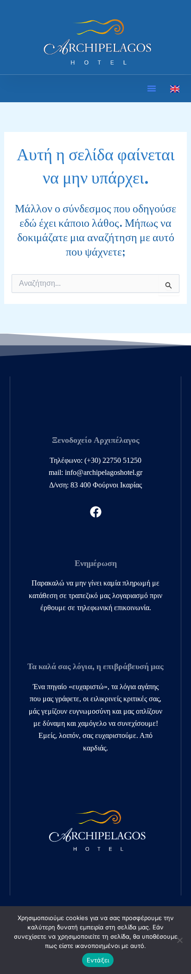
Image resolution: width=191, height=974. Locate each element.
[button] (152, 88)
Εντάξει (98, 960)
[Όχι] (179, 940)
